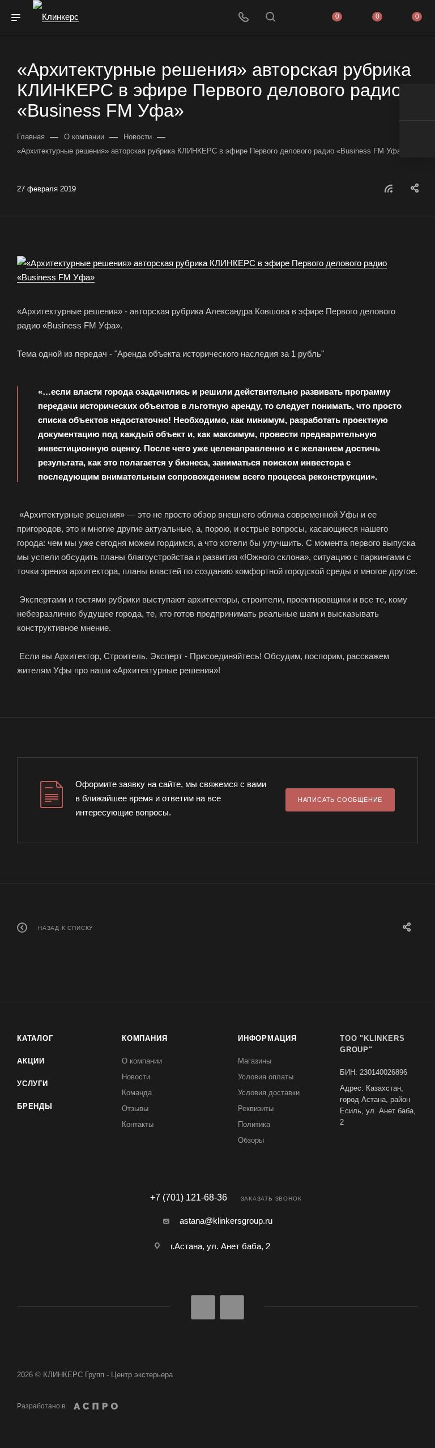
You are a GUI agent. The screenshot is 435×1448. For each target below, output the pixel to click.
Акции (31, 1061)
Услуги (32, 1083)
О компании (142, 1061)
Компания (144, 1038)
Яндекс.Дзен (232, 1307)
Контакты (137, 1124)
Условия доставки (269, 1092)
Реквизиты (256, 1108)
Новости (136, 1077)
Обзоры (251, 1140)
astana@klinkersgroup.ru (226, 1220)
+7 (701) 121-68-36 (188, 1197)
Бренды (35, 1106)
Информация (267, 1038)
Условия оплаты (265, 1077)
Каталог (35, 1038)
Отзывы (135, 1108)
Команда (137, 1092)
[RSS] (389, 188)
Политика (254, 1124)
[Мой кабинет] (297, 18)
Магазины (254, 1061)
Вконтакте (203, 1307)
